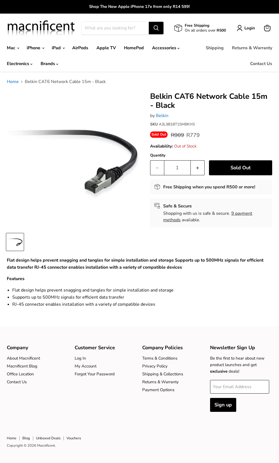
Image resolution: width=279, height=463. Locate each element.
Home (13, 81)
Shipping (215, 48)
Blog (26, 438)
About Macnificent (23, 358)
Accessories (164, 48)
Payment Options (158, 390)
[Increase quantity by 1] (198, 167)
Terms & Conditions (159, 358)
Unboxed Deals (48, 438)
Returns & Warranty (252, 48)
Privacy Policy (155, 366)
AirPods (80, 48)
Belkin (162, 116)
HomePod (134, 48)
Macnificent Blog (22, 366)
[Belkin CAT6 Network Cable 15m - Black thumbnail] (15, 242)
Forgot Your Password (95, 374)
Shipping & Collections (162, 374)
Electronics (18, 64)
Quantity (157, 155)
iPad (57, 48)
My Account (85, 366)
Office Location (20, 374)
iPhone (34, 48)
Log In (80, 358)
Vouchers (73, 438)
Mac (11, 48)
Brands (48, 64)
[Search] (156, 28)
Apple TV (106, 48)
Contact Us (261, 64)
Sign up (223, 404)
